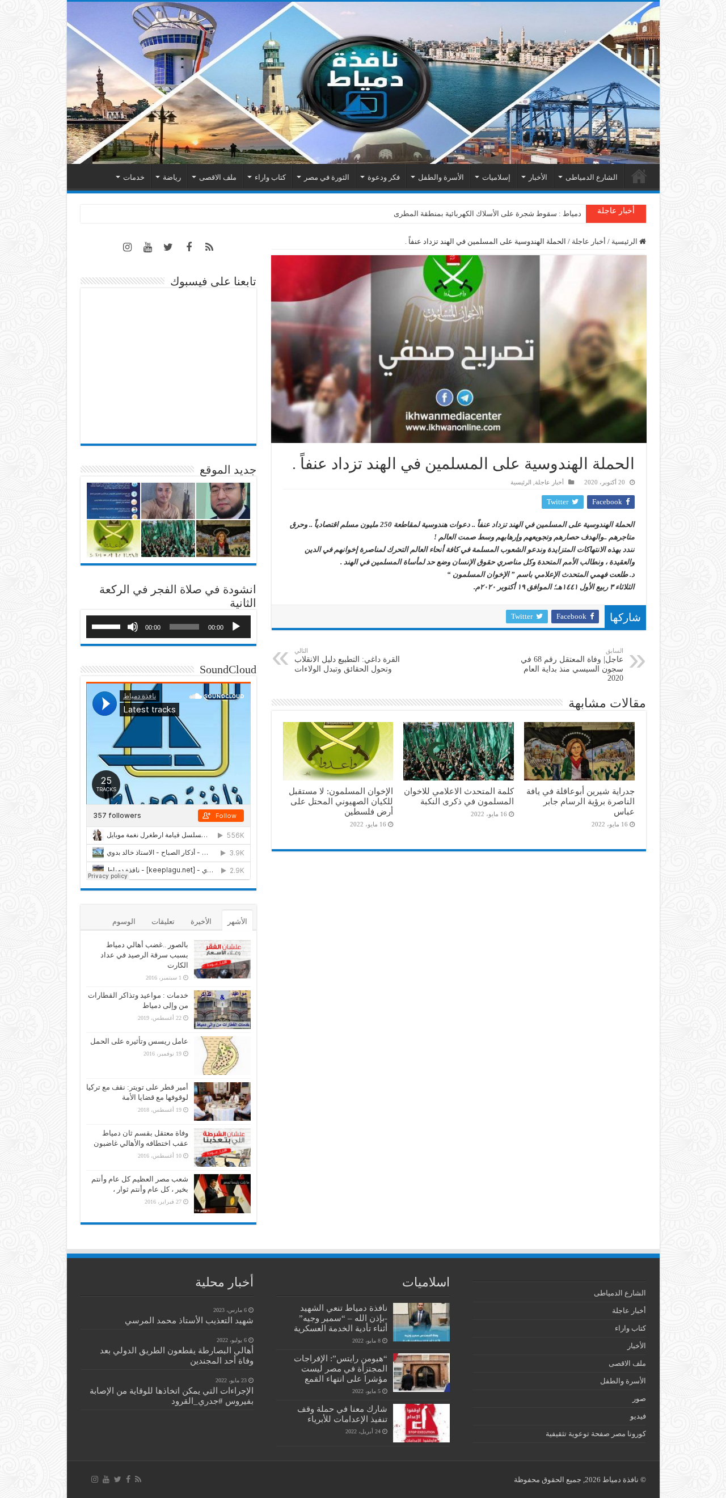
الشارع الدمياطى (591, 177)
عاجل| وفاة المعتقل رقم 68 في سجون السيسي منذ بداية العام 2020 (572, 664)
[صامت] (132, 626)
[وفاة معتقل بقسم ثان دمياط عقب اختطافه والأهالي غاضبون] (222, 1147)
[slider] (108, 625)
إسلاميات (496, 177)
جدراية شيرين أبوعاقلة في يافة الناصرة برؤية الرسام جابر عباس (580, 801)
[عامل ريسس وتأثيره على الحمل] (222, 1055)
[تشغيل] (236, 626)
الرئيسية (639, 176)
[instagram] (128, 247)
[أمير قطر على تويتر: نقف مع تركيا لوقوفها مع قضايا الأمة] (222, 1101)
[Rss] (209, 247)
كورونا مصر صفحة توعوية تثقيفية (596, 1433)
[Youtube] (148, 247)
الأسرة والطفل (441, 177)
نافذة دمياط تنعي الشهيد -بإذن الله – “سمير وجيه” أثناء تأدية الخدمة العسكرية (340, 1318)
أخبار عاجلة (589, 241)
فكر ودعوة (384, 177)
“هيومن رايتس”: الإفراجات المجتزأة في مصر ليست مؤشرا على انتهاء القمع (340, 1368)
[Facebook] (189, 247)
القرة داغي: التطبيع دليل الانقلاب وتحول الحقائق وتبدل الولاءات (347, 660)
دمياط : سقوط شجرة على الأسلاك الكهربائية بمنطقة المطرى (487, 213)
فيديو (638, 1416)
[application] (168, 626)
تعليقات (163, 921)
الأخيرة (201, 921)
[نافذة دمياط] (363, 83)
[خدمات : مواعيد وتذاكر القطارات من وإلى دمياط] (222, 1009)
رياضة (172, 177)
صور (639, 1398)
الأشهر (237, 921)
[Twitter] (168, 247)
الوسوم (124, 921)
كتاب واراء (270, 177)
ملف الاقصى (218, 177)
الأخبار (538, 177)
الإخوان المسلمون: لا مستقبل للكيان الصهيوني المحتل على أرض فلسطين (341, 801)
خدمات (134, 177)
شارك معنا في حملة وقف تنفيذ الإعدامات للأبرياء (342, 1414)
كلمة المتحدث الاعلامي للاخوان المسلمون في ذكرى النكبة (459, 796)
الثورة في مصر (326, 177)
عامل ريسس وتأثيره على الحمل (139, 1041)
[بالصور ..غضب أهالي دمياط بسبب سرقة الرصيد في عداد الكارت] (222, 959)
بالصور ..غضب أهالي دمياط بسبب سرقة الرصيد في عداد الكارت (144, 954)
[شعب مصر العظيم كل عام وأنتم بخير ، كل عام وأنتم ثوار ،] (222, 1193)
